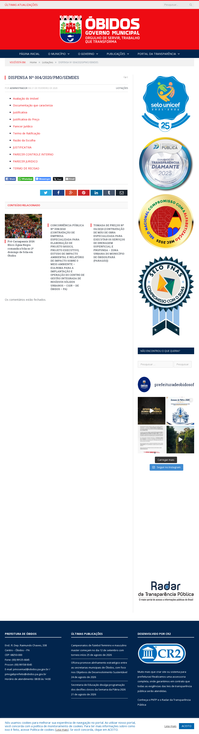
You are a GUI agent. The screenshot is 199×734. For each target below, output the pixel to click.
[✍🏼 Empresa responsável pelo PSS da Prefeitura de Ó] (151, 439)
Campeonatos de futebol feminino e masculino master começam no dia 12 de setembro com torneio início (99, 650)
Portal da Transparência (157, 54)
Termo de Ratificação (26, 133)
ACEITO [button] (186, 726)
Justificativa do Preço (26, 119)
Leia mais (62, 729)
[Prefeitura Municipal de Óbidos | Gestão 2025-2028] (99, 28)
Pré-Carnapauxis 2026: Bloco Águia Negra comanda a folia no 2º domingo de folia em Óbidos (21, 248)
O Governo (86, 54)
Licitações (122, 88)
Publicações (116, 54)
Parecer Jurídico (23, 126)
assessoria (179, 676)
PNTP (154, 700)
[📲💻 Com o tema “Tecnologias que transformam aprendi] (180, 411)
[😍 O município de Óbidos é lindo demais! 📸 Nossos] (180, 439)
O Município (57, 54)
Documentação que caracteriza (33, 105)
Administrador (18, 88)
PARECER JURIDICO (25, 161)
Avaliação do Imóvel (25, 98)
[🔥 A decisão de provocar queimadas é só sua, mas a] (151, 411)
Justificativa (20, 112)
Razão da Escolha (24, 140)
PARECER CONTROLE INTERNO (33, 154)
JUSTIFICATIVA (22, 147)
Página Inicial (29, 54)
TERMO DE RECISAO (26, 168)
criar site (161, 672)
